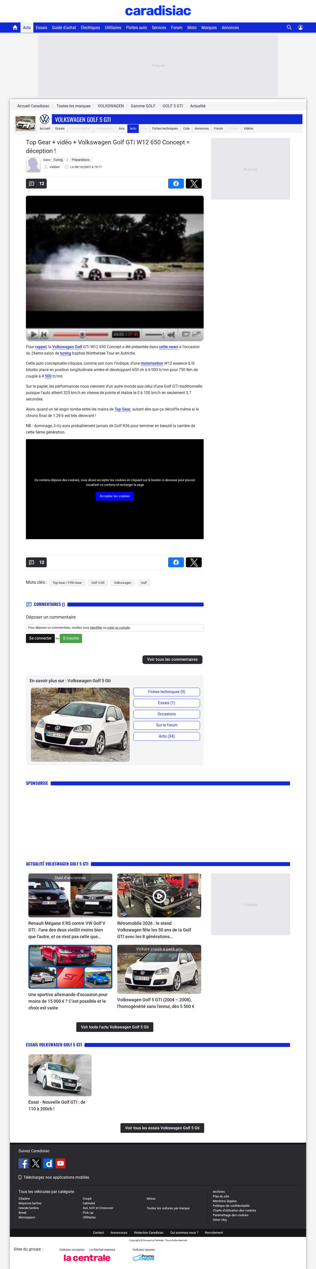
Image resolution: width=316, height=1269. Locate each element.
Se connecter (40, 638)
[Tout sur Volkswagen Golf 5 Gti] (25, 130)
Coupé (87, 1198)
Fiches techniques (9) (166, 691)
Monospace (27, 1217)
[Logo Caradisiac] (158, 20)
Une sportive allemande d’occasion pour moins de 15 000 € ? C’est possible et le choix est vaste (67, 1001)
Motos (151, 1198)
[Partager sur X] (195, 182)
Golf (78, 346)
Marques (209, 27)
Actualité (197, 106)
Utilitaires (113, 27)
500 (48, 376)
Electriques (90, 27)
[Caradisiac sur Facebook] (24, 1164)
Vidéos (248, 128)
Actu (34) (167, 736)
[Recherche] (289, 27)
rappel (40, 346)
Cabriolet (89, 1203)
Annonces (230, 27)
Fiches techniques (165, 128)
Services (159, 27)
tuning (65, 353)
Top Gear (123, 409)
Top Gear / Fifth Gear (67, 583)
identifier (96, 627)
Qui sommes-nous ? (184, 1232)
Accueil (45, 128)
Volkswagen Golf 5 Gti (83, 119)
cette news (168, 346)
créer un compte (118, 627)
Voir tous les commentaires (172, 659)
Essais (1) (166, 703)
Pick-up (88, 1212)
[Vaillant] (33, 171)
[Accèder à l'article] (70, 895)
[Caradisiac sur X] (36, 1164)
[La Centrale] (87, 1262)
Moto (192, 27)
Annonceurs (119, 1232)
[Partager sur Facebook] (177, 182)
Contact (98, 1232)
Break (23, 1212)
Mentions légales (225, 1201)
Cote (186, 128)
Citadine (24, 1198)
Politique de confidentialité (231, 1206)
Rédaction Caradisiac (149, 1232)
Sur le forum (167, 725)
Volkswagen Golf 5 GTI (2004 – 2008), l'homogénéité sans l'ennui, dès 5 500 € (155, 1003)
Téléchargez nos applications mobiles (56, 1177)
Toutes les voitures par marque (168, 1208)
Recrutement (214, 1232)
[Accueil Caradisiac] (15, 27)
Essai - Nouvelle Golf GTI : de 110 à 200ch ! (56, 1105)
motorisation (152, 363)
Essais (41, 27)
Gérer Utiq (220, 1220)
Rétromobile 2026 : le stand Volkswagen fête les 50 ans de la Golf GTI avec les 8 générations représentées (154, 930)
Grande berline (29, 1208)
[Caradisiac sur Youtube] (60, 1164)
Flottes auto (136, 27)
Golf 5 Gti (97, 583)
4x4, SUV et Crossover (98, 1208)
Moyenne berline (30, 1203)
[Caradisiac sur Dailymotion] (48, 1164)
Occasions (167, 714)
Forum (176, 27)
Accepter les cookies (115, 496)
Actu (27, 27)
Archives (219, 1191)
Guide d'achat (64, 27)
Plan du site (221, 1196)
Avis (122, 128)
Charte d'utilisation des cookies (234, 1210)
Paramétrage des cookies (231, 1215)
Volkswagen (63, 346)
